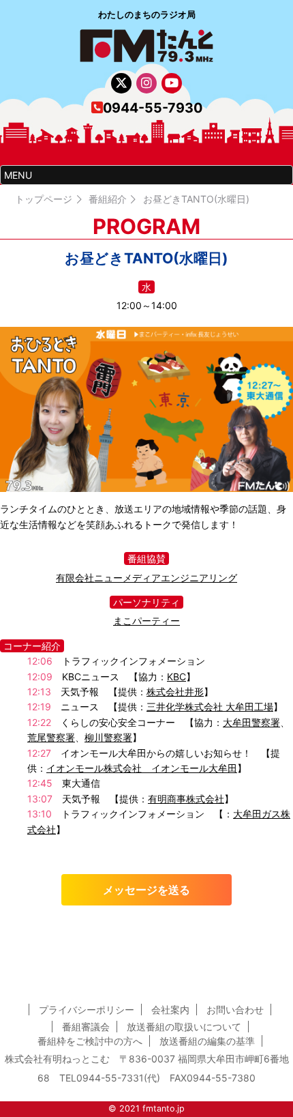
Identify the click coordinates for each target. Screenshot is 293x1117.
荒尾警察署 (51, 737)
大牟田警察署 (251, 722)
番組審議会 (86, 1026)
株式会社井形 (175, 691)
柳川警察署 (108, 737)
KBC (176, 676)
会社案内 (170, 1009)
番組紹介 (108, 199)
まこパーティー (146, 620)
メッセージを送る (146, 890)
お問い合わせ (235, 1009)
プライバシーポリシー (86, 1009)
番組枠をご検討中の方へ (89, 1041)
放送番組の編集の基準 (207, 1041)
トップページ (43, 199)
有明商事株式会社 (186, 798)
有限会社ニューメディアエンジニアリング (146, 577)
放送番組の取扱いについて (184, 1026)
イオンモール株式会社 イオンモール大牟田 (141, 768)
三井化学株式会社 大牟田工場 (209, 706)
